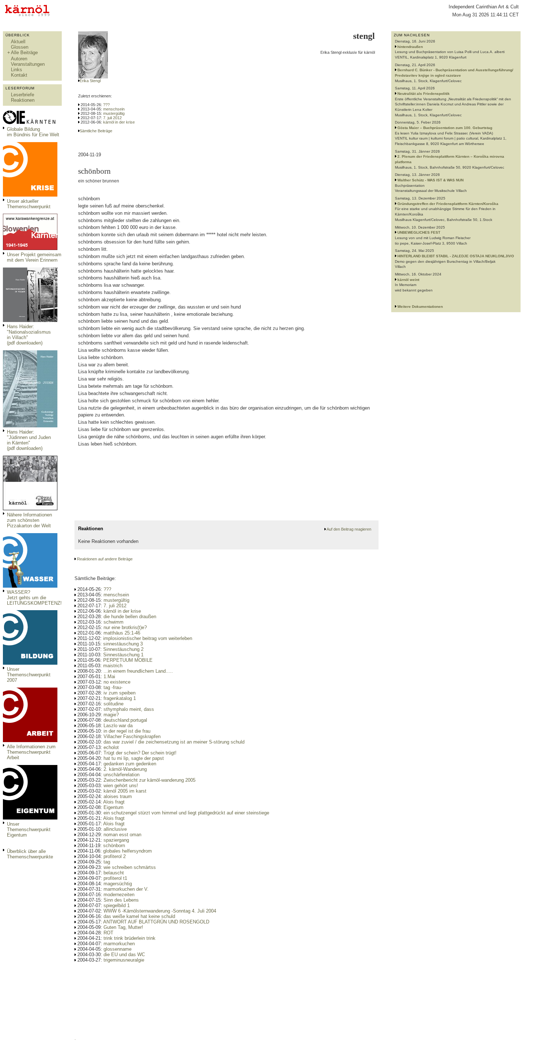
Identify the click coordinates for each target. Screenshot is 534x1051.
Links (16, 69)
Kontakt (19, 75)
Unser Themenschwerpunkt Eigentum (28, 829)
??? (106, 104)
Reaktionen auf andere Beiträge (105, 559)
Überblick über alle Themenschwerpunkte (30, 854)
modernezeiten (119, 894)
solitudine (114, 703)
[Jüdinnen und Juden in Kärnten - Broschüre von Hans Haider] (30, 425)
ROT (108, 932)
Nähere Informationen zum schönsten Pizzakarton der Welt (29, 520)
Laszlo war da (118, 725)
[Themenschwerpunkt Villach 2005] (30, 818)
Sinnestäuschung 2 (123, 649)
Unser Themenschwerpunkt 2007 (28, 675)
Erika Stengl (90, 80)
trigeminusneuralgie (124, 960)
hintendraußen (410, 47)
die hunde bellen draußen (130, 616)
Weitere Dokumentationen (420, 307)
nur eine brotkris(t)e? (125, 627)
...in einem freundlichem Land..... (138, 671)
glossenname (118, 949)
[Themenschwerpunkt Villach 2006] (30, 740)
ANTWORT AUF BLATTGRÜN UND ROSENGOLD (156, 922)
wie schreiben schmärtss (130, 867)
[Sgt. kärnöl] (30, 508)
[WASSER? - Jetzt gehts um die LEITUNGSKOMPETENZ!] (30, 586)
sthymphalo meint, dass (129, 709)
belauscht (114, 872)
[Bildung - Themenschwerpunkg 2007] (30, 663)
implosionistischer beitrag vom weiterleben (147, 638)
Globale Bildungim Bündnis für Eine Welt (33, 131)
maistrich (112, 665)
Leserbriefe (22, 94)
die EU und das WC (124, 954)
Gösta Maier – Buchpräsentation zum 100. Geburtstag (444, 128)
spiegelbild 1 (117, 905)
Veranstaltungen (28, 64)
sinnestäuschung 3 (123, 644)
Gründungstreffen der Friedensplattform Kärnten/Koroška (447, 204)
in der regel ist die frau (127, 731)
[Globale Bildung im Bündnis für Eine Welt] (30, 123)
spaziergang (116, 840)
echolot (111, 747)
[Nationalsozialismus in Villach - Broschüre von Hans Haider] (30, 320)
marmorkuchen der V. (126, 889)
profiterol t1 (115, 878)
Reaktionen (23, 100)
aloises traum (118, 796)
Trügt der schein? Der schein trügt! (140, 753)
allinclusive (115, 829)
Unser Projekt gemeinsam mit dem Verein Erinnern (34, 257)
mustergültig (114, 113)
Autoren (19, 58)
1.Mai (109, 676)
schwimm (114, 622)
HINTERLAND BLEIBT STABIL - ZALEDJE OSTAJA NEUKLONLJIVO (455, 256)
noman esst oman (122, 834)
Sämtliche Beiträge (96, 131)
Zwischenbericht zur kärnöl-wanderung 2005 (149, 780)
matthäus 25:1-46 (122, 633)
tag (107, 862)
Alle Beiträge (24, 52)
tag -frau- (113, 687)
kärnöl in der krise (119, 122)
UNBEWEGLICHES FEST (418, 232)
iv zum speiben (119, 693)
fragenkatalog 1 (120, 698)
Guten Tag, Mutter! (123, 927)
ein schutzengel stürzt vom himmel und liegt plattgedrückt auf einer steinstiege (186, 813)
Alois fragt (114, 802)
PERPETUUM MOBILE (128, 660)
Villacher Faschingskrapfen (132, 736)
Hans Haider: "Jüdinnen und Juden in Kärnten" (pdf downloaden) (29, 440)
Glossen (19, 47)
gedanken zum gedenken (130, 763)
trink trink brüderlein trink (129, 938)
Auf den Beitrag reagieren (349, 529)
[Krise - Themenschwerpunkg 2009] (30, 195)
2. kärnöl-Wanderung (125, 769)
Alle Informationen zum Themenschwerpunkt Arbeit (31, 752)
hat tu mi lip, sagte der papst (134, 758)
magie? (111, 714)
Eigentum (114, 807)
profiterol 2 (115, 856)
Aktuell (18, 41)
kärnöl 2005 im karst (125, 791)
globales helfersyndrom (127, 851)
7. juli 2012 (112, 118)
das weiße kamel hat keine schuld (139, 916)
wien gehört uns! (121, 785)
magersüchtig (118, 883)
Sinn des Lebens (121, 900)
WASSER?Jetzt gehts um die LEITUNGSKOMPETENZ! (34, 597)
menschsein (114, 109)
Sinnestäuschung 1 (123, 654)
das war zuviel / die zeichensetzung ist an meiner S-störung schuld (174, 742)
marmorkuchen (119, 943)
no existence (117, 682)
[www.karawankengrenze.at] (30, 248)
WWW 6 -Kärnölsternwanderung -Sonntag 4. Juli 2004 (160, 911)
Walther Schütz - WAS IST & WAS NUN (430, 180)
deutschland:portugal (125, 720)
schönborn (114, 845)
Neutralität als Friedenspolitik (423, 94)
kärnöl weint (408, 280)
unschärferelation (121, 774)
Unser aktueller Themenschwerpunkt (28, 203)
